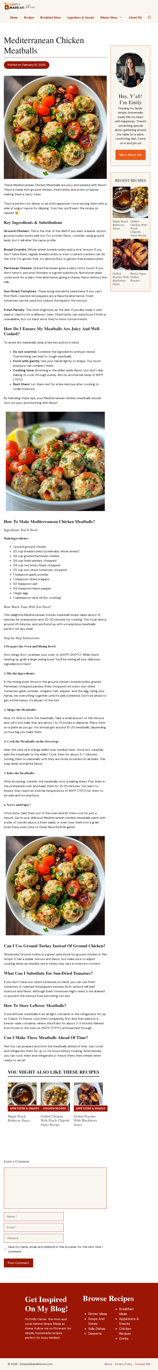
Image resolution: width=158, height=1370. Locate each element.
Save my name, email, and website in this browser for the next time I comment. (55, 1249)
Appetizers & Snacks (80, 17)
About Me (135, 17)
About (108, 1364)
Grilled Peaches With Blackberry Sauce (85, 1120)
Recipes (29, 17)
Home (14, 17)
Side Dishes (96, 1329)
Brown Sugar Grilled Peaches (138, 276)
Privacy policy (123, 1364)
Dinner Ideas (108, 17)
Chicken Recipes (54, 1108)
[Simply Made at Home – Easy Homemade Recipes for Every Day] (19, 6)
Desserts (95, 1333)
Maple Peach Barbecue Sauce (19, 1118)
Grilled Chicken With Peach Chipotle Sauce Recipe (55, 1120)
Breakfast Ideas (50, 17)
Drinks (124, 1338)
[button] (149, 17)
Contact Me (142, 1364)
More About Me (130, 155)
